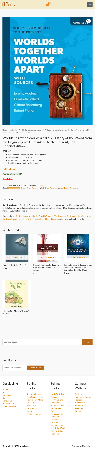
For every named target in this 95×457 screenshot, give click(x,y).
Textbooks (13, 130)
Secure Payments (9, 406)
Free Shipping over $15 (12, 174)
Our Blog (78, 394)
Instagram (79, 408)
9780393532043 (13, 188)
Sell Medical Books (58, 428)
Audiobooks (80, 402)
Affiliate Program (34, 414)
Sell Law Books (57, 425)
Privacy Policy (8, 403)
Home (4, 130)
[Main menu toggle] (90, 4)
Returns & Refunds (34, 394)
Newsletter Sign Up (83, 397)
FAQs (53, 411)
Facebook (79, 405)
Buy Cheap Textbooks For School (33, 408)
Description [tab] (7, 199)
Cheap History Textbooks (30, 188)
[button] (84, 4)
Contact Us (7, 401)
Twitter (78, 411)
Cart (4, 398)
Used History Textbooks (68, 188)
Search (87, 342)
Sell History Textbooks (49, 188)
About (5, 392)
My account (7, 395)
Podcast (78, 400)
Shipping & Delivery (35, 397)
